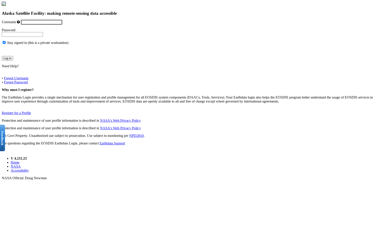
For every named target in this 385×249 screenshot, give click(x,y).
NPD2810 (136, 136)
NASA (16, 166)
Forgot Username (16, 78)
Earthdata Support (112, 143)
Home (15, 162)
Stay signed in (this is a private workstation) (37, 43)
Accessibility (20, 170)
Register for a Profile (16, 113)
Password (8, 30)
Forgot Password (16, 82)
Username (9, 22)
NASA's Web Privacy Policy (120, 120)
